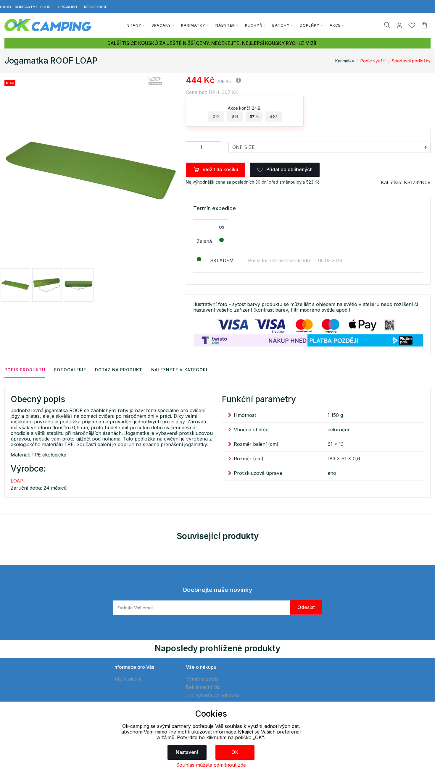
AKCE (335, 25)
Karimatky (193, 25)
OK (235, 752)
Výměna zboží (202, 679)
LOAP (17, 481)
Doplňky (310, 25)
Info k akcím (127, 679)
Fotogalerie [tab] (70, 369)
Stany (134, 25)
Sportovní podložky (411, 60)
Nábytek (225, 25)
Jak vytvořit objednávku (213, 695)
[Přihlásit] (399, 26)
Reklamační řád (203, 687)
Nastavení (187, 752)
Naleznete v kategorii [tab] (180, 369)
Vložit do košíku (220, 169)
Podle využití (373, 60)
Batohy (281, 25)
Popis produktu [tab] (24, 369)
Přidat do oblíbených (288, 169)
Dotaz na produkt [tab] (118, 369)
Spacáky (161, 25)
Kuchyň (253, 25)
